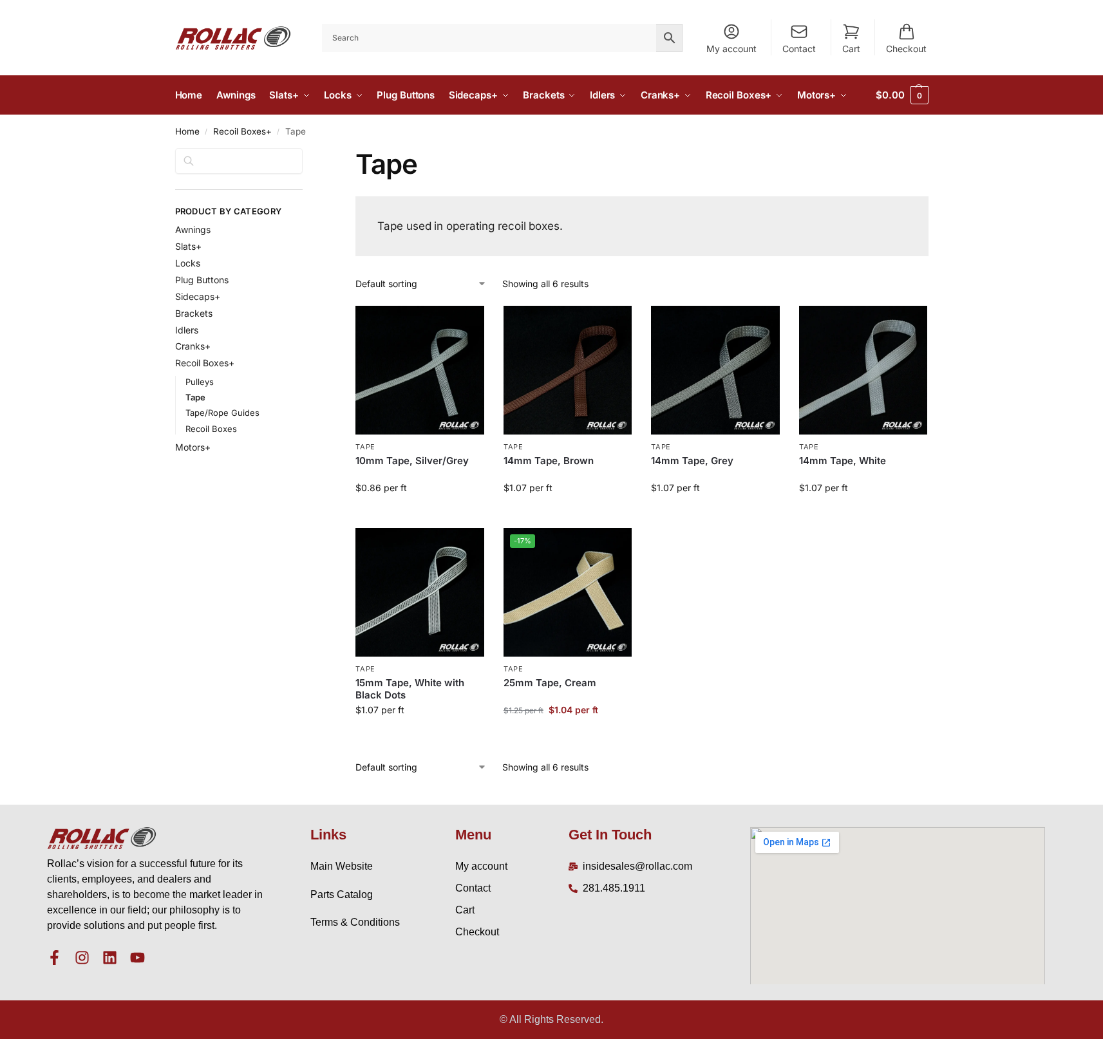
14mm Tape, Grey (692, 460)
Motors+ (193, 447)
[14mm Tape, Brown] (568, 370)
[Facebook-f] (54, 957)
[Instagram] (82, 957)
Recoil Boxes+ (242, 131)
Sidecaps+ (197, 296)
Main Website (341, 866)
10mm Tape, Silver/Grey (412, 460)
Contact (799, 48)
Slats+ (188, 246)
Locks (187, 262)
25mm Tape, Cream (550, 683)
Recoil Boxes (211, 429)
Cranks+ (193, 346)
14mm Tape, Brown (549, 460)
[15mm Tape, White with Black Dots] (419, 592)
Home (187, 131)
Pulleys (199, 382)
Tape (365, 446)
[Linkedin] (109, 957)
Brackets (193, 313)
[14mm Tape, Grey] (715, 370)
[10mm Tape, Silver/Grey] (419, 370)
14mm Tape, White (842, 460)
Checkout (906, 48)
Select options (420, 514)
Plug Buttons (202, 279)
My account (731, 48)
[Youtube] (137, 957)
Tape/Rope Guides (222, 412)
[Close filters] (306, 156)
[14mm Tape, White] (863, 370)
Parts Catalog (341, 894)
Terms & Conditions (355, 922)
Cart (851, 48)
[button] (902, 95)
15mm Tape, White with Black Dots (409, 689)
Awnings (193, 229)
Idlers (186, 329)
